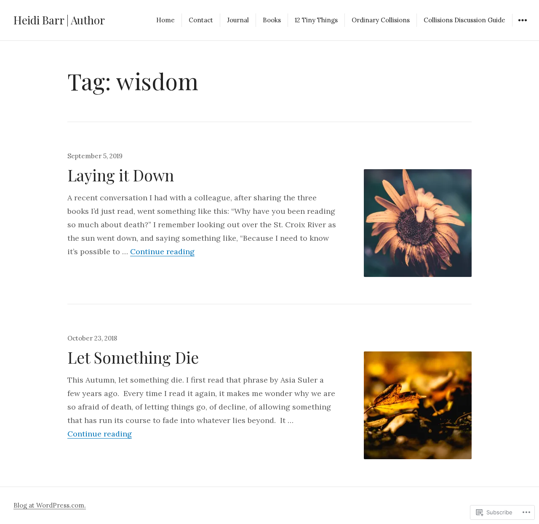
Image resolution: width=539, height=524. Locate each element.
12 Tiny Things (316, 20)
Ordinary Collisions (381, 20)
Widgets (522, 26)
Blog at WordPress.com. (49, 505)
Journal (238, 20)
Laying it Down (120, 175)
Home (165, 20)
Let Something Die (133, 357)
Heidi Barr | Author (59, 20)
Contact (201, 20)
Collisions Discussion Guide (464, 20)
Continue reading (162, 251)
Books (272, 20)
